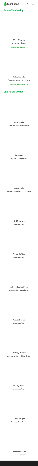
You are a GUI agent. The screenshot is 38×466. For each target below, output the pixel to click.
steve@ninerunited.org (19, 47)
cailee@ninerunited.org (19, 84)
